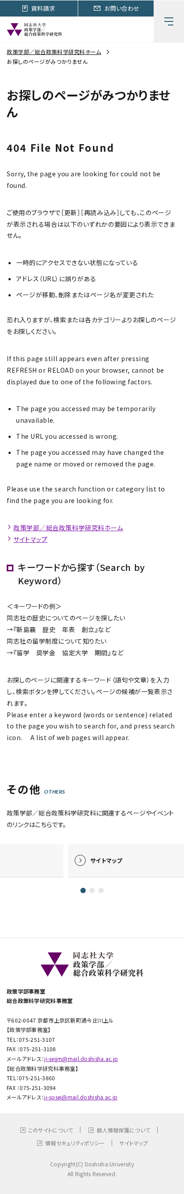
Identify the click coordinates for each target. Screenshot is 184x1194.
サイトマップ (30, 539)
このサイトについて (50, 1130)
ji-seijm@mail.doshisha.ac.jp (81, 1058)
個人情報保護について (123, 1130)
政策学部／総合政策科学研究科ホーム (54, 51)
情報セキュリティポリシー (75, 1143)
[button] (83, 890)
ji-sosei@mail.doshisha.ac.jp (80, 1097)
